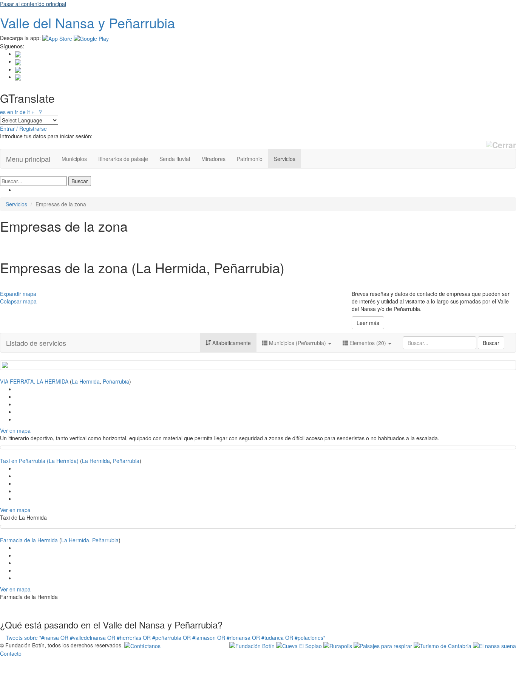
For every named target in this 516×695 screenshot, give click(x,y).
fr (16, 112)
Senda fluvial (174, 159)
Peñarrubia (116, 381)
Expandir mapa (18, 293)
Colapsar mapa (18, 301)
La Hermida (86, 381)
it (28, 112)
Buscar (491, 343)
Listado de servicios (36, 343)
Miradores (213, 159)
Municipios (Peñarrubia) (297, 343)
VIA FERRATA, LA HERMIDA (34, 381)
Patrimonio (250, 159)
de (23, 112)
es (3, 112)
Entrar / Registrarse (23, 128)
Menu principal (28, 159)
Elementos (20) (368, 343)
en (10, 112)
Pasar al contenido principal (33, 4)
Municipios (74, 159)
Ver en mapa (15, 430)
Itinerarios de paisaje (123, 159)
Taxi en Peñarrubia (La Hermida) (39, 460)
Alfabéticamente (231, 343)
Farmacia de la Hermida (29, 540)
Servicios (284, 159)
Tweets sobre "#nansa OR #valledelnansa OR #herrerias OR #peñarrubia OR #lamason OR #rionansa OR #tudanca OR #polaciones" (165, 637)
